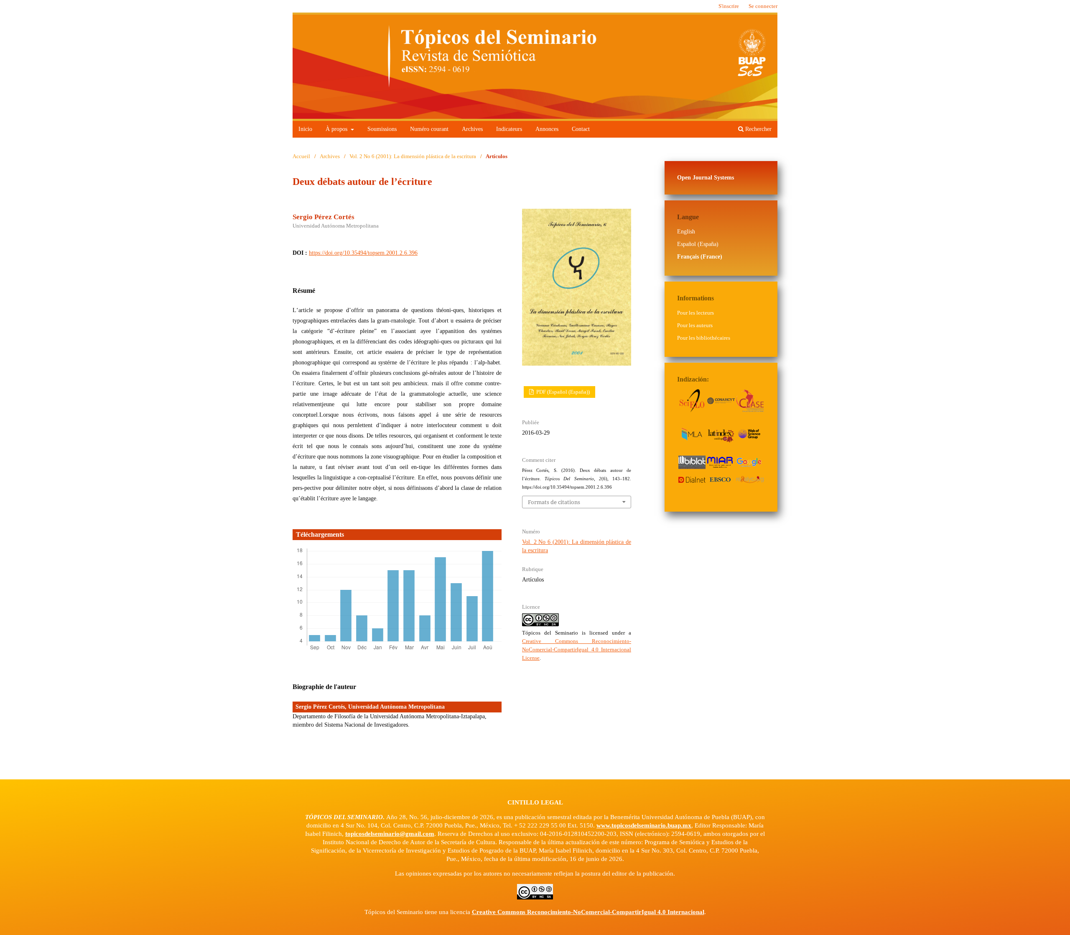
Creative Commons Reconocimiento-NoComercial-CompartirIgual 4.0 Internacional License (576, 649)
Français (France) (699, 257)
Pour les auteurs (695, 325)
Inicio (305, 129)
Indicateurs (509, 129)
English (686, 231)
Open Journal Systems (705, 177)
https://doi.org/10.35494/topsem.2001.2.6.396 (363, 253)
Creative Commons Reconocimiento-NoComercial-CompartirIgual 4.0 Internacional (588, 912)
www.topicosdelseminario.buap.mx (643, 825)
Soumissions (382, 129)
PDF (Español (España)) (562, 392)
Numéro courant (429, 129)
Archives (472, 129)
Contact (581, 129)
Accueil (301, 156)
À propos (337, 129)
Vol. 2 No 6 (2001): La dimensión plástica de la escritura (412, 156)
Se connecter (763, 6)
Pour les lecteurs (695, 313)
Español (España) (697, 244)
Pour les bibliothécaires (703, 338)
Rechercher (758, 129)
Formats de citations (554, 502)
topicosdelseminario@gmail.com (389, 833)
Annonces (546, 129)
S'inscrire (728, 6)
